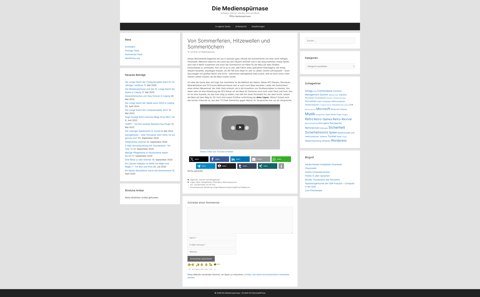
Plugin (338, 115)
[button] (198, 159)
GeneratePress (259, 293)
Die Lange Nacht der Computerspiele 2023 (146, 110)
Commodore (324, 90)
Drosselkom (320, 98)
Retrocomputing (311, 123)
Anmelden (130, 47)
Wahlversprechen (230, 182)
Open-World (331, 114)
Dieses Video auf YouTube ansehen (216, 151)
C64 (315, 91)
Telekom (323, 136)
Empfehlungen (258, 26)
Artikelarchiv (241, 26)
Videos (344, 137)
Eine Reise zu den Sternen (138, 159)
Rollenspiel (323, 128)
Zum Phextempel (313, 190)
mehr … (219, 264)
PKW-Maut (217, 182)
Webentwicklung (313, 141)
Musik (310, 114)
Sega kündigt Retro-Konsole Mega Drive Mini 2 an (150, 117)
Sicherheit (336, 127)
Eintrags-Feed (132, 50)
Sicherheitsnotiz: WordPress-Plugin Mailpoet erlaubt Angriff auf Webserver (220, 187)
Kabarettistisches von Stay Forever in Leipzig (147, 96)
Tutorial (332, 136)
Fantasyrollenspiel (339, 98)
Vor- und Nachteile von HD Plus (202, 185)
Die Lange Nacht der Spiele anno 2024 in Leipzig (149, 103)
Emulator (329, 98)
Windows (326, 141)
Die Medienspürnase (240, 8)
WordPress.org (132, 58)
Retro (309, 119)
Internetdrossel (337, 105)
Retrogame (323, 123)
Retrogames (336, 123)
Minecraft (335, 109)
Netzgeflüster (206, 182)
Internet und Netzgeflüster (209, 180)
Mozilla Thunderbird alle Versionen (322, 179)
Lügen (192, 182)
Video (339, 136)
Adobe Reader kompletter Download (323, 164)
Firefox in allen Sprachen (317, 176)
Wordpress (339, 140)
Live (350, 104)
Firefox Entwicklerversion (317, 172)
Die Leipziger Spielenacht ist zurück (143, 131)
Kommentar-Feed (133, 54)
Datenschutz (333, 95)
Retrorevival (312, 127)
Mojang (343, 109)
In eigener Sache (222, 26)
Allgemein (194, 180)
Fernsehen (311, 101)
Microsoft (323, 109)
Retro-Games (323, 119)
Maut (198, 182)
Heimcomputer (338, 101)
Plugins (345, 115)
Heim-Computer (324, 101)
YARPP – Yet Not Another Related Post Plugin (148, 124)
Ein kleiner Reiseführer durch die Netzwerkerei (148, 170)
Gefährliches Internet (135, 142)
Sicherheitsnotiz (316, 132)
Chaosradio (310, 168)
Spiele (333, 132)
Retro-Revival (342, 119)
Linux (346, 105)
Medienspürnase (310, 109)
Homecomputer (312, 105)
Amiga (309, 90)
